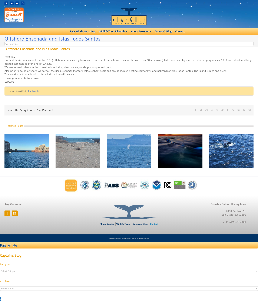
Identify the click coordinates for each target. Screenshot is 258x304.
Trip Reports (33, 91)
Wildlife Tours (123, 224)
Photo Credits (107, 224)
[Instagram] (15, 213)
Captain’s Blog (140, 224)
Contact (154, 224)
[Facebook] (7, 213)
